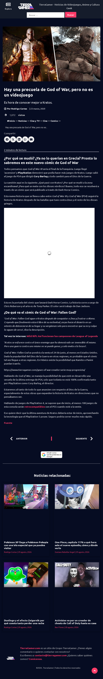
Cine (45, 120)
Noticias (22, 120)
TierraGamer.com (30, 648)
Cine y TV (35, 120)
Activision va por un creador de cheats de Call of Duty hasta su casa (75, 622)
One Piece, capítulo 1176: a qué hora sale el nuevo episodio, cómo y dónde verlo (76, 545)
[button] (7, 139)
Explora (8, 8)
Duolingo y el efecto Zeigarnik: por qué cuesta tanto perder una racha (24, 622)
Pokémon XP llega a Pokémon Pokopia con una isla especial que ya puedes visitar (26, 545)
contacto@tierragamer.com (51, 655)
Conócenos (35, 658)
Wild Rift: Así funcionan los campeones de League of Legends (62, 336)
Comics (54, 120)
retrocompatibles (34, 406)
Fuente (8, 422)
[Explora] (8, 4)
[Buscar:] (46, 15)
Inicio (12, 120)
